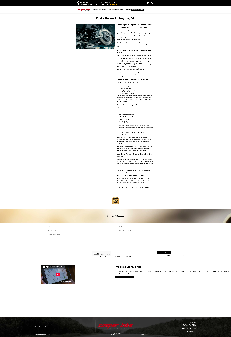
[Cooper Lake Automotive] (84, 10)
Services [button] (98, 9)
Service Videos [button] (117, 9)
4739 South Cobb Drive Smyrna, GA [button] (89, 4)
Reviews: (105, 4)
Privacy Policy (113, 334)
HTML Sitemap (141, 334)
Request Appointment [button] (137, 9)
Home (94, 9)
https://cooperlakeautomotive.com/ (126, 184)
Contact (128, 9)
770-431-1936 (123, 182)
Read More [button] (124, 277)
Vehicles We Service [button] (107, 9)
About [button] (123, 9)
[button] (148, 3)
